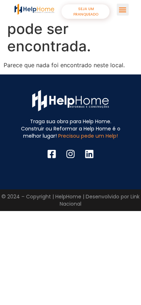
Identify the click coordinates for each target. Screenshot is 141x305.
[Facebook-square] (51, 154)
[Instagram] (70, 154)
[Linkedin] (89, 154)
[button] (123, 10)
